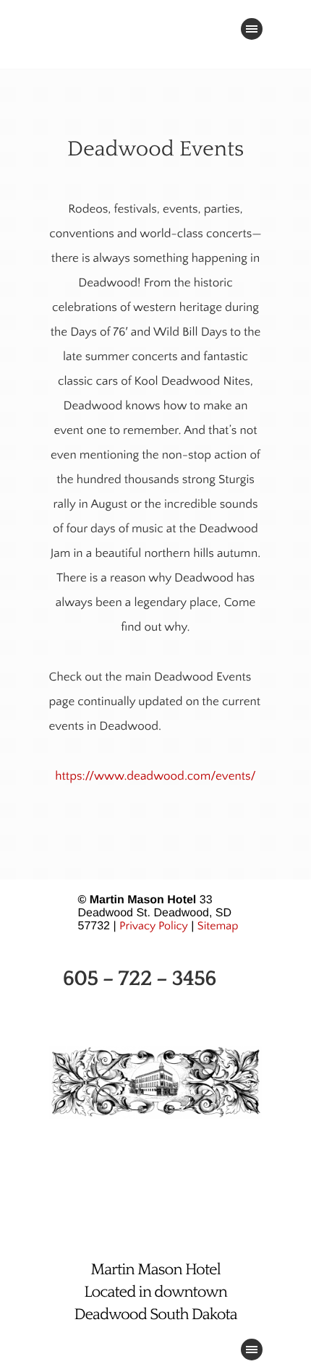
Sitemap (218, 926)
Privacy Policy (153, 926)
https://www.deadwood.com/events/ (155, 776)
